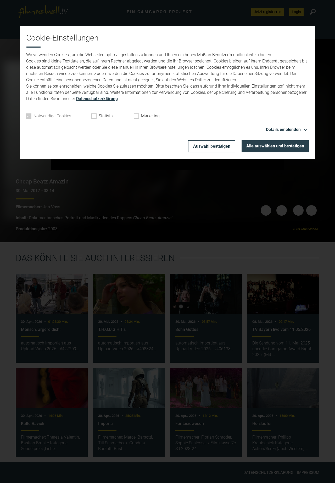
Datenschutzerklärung (97, 98)
